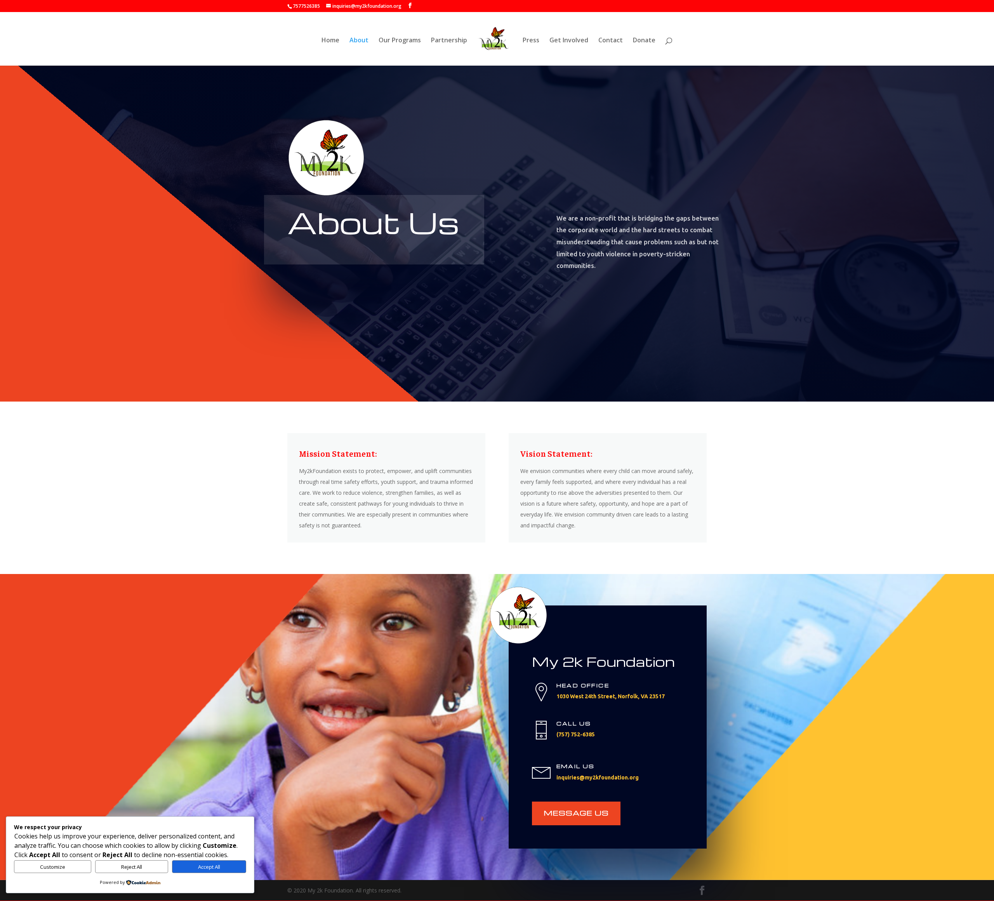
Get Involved (568, 40)
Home (330, 40)
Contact (610, 40)
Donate (644, 40)
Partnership (449, 40)
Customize (52, 866)
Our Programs (400, 40)
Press (531, 40)
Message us (576, 812)
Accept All (209, 866)
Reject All (131, 866)
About (358, 40)
